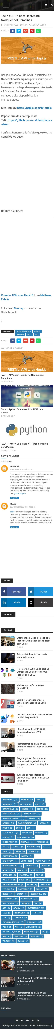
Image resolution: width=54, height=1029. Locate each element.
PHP (38, 875)
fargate (39, 833)
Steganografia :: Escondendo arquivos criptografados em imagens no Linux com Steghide (32, 761)
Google (16, 847)
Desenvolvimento (24, 331)
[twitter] (22, 1020)
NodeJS (37, 331)
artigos (24, 804)
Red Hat (40, 889)
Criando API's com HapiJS (17, 295)
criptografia (9, 814)
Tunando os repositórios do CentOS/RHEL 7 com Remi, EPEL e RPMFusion (33, 778)
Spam (24, 903)
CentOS (24, 809)
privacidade (40, 880)
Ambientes (7, 800)
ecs (18, 828)
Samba (20, 894)
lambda (24, 856)
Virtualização (10, 932)
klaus (13, 504)
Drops (6, 828)
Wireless (35, 936)
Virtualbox (31, 927)
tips (34, 913)
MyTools (30, 866)
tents (12, 512)
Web (4, 936)
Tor (4, 918)
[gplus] (28, 1020)
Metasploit (41, 861)
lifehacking (8, 861)
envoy (25, 833)
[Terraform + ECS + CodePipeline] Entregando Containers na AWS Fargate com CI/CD (33, 672)
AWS (37, 804)
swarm (17, 908)
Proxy (30, 885)
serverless (8, 899)
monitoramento (10, 866)
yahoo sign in (20, 493)
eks (28, 828)
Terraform (19, 913)
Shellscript (8, 903)
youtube (6, 941)
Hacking (31, 847)
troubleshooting (11, 922)
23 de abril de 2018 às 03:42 (21, 469)
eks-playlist (9, 833)
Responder (14, 498)
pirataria (7, 880)
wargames (29, 932)
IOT (45, 847)
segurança (36, 894)
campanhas (8, 809)
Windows (19, 936)
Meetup (18, 308)
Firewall (25, 842)
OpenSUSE (7, 875)
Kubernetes (8, 856)
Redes (5, 894)
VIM (16, 927)
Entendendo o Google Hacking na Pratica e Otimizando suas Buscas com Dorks (34, 641)
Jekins (18, 851)
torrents (18, 918)
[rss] (38, 1020)
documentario (25, 823)
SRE (4, 908)
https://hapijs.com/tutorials (34, 107)
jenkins (32, 851)
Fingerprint (8, 842)
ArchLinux (7, 804)
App (38, 800)
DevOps (31, 818)
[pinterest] (33, 1020)
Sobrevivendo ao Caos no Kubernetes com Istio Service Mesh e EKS (34, 965)
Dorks (43, 823)
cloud (40, 809)
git (4, 847)
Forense (41, 842)
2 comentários (39, 25)
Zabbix (21, 941)
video (5, 927)
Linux (23, 861)
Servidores (26, 899)
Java (5, 851)
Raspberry (23, 889)
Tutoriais (31, 922)
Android (25, 800)
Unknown (15, 466)
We (43, 932)
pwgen (44, 885)
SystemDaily (34, 908)
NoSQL (20, 870)
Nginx (44, 866)
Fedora (6, 837)
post (29, 334)
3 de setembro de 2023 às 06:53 (22, 507)
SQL (36, 903)
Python (6, 889)
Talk (37, 334)
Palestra (20, 334)
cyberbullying (29, 814)
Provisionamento (11, 885)
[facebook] (16, 1020)
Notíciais (35, 870)
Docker (6, 823)
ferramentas (23, 837)
